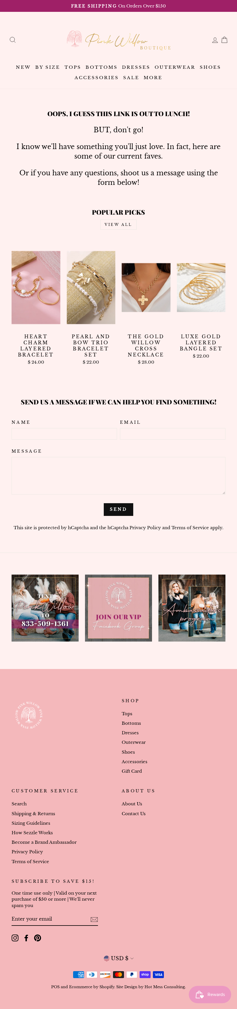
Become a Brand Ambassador (44, 842)
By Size (47, 67)
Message (27, 451)
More (153, 77)
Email (130, 422)
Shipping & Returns (33, 813)
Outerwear (175, 67)
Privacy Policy (145, 527)
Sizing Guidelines (31, 823)
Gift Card (132, 771)
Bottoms (102, 67)
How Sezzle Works (32, 832)
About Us (132, 804)
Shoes (210, 67)
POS (55, 987)
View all (118, 224)
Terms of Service (190, 527)
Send (118, 509)
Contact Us (134, 813)
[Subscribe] (94, 919)
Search (19, 804)
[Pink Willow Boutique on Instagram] (15, 937)
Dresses (136, 67)
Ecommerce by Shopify (91, 987)
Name (21, 422)
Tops (72, 67)
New (23, 67)
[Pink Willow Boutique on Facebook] (26, 937)
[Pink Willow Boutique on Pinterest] (37, 937)
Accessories (97, 77)
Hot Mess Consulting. (165, 987)
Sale (131, 77)
